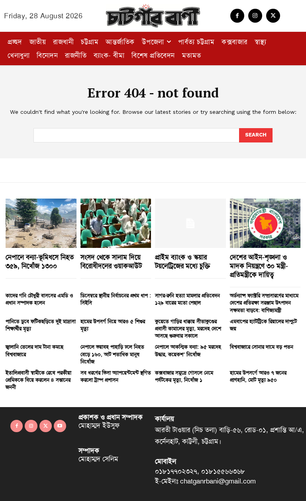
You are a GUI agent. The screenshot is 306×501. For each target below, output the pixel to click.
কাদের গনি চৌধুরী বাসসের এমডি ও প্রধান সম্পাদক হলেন (39, 299)
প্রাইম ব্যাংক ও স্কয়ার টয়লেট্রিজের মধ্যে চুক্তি (182, 261)
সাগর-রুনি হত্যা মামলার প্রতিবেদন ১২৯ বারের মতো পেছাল (187, 299)
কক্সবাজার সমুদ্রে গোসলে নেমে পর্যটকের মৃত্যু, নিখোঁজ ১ (184, 376)
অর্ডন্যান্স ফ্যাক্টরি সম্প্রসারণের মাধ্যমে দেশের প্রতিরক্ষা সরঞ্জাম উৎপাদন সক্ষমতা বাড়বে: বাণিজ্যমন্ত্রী (264, 302)
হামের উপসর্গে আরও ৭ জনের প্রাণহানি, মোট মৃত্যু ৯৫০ (258, 376)
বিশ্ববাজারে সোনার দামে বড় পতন (261, 346)
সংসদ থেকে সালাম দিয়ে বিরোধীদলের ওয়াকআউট (111, 261)
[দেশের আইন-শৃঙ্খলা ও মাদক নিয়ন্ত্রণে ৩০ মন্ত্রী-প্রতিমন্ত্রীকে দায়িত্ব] (265, 223)
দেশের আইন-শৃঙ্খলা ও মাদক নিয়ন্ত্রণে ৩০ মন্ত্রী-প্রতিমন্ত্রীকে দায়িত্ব (259, 266)
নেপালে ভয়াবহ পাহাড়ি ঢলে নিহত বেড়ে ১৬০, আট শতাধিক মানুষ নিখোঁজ (112, 354)
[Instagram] (255, 16)
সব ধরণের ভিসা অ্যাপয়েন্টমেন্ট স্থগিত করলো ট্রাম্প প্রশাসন (115, 376)
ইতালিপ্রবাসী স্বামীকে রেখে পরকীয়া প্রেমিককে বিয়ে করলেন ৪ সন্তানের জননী (38, 379)
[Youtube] (60, 426)
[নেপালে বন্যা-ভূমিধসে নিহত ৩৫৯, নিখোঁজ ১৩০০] (41, 223)
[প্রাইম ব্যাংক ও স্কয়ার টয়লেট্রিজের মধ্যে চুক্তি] (190, 223)
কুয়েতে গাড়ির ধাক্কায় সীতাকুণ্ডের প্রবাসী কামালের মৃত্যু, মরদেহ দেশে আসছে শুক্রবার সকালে (188, 328)
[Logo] (153, 15)
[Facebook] (237, 16)
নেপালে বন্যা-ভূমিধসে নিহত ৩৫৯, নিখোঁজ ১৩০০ (40, 261)
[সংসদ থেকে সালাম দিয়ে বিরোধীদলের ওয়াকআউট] (115, 223)
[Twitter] (273, 16)
